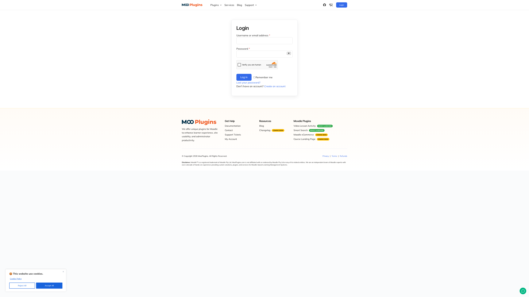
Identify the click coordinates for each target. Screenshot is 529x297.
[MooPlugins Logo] (192, 4)
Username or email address (253, 35)
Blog (261, 125)
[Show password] (289, 53)
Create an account (274, 86)
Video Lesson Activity (305, 125)
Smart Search (301, 130)
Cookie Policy (16, 278)
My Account (231, 139)
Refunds (343, 156)
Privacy (325, 156)
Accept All (49, 285)
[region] (36, 280)
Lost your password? (248, 82)
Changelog (264, 130)
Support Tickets (233, 134)
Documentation (233, 125)
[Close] (63, 271)
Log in (244, 77)
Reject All (22, 285)
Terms (334, 156)
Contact (229, 130)
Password (243, 48)
